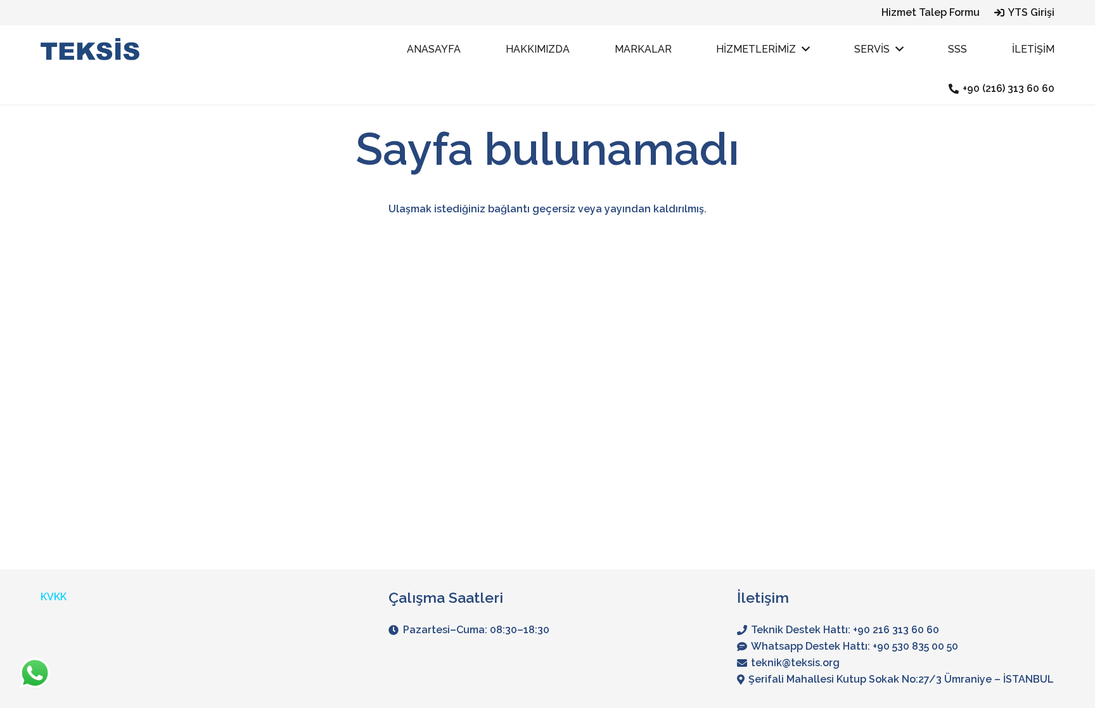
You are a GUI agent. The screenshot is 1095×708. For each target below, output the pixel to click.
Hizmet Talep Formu (930, 12)
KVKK (54, 597)
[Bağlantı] (90, 49)
